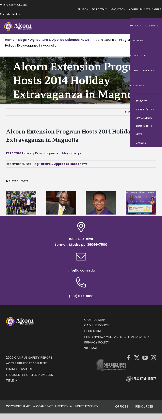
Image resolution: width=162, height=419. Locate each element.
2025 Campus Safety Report (29, 357)
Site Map (91, 348)
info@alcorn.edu (81, 270)
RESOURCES (144, 406)
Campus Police (96, 325)
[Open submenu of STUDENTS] (155, 101)
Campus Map (94, 319)
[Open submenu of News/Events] (155, 118)
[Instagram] (153, 357)
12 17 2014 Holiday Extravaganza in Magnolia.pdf (45, 153)
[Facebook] (128, 357)
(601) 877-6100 (81, 296)
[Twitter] (136, 357)
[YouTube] (145, 357)
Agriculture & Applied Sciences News (60, 164)
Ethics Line (93, 331)
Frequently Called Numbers (29, 374)
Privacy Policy (96, 342)
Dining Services (19, 369)
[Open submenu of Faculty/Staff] (155, 109)
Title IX (11, 380)
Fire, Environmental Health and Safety (117, 336)
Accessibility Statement (26, 363)
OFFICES (121, 406)
